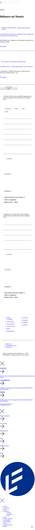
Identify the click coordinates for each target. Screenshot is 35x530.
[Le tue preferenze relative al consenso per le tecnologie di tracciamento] (32, 527)
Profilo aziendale (7, 518)
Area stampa (6, 520)
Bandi (5, 526)
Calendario (6, 508)
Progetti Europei (7, 525)
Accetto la (13, 158)
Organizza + (6, 511)
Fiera (8, 515)
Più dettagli (3, 46)
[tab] (9, 87)
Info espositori (7, 521)
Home (5, 506)
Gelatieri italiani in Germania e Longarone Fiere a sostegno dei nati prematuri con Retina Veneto (17, 34)
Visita (4, 517)
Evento (9, 512)
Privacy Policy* (16, 158)
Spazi (4, 509)
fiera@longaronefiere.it (12, 180)
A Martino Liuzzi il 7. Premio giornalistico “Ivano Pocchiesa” (16, 66)
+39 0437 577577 (5, 405)
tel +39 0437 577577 (11, 182)
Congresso (9, 514)
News (5, 523)
